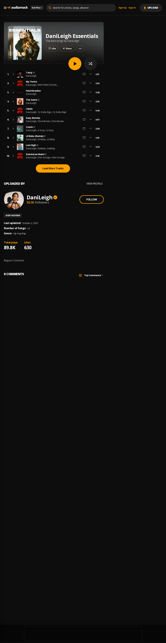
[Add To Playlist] (13, 74)
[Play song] (74, 63)
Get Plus (37, 7)
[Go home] (17, 7)
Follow (91, 199)
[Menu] (5, 8)
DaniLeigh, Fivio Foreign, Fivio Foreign (45, 157)
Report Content (14, 260)
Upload (153, 7)
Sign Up (123, 7)
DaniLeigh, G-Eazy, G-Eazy (40, 130)
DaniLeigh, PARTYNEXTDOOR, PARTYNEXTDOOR (41, 86)
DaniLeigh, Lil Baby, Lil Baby (40, 139)
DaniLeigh (31, 75)
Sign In (132, 7)
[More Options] (90, 74)
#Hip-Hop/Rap (13, 215)
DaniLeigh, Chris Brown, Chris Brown (45, 121)
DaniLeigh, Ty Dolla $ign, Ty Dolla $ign (46, 112)
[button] (53, 74)
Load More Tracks (53, 168)
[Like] (84, 74)
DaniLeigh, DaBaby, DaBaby (40, 148)
